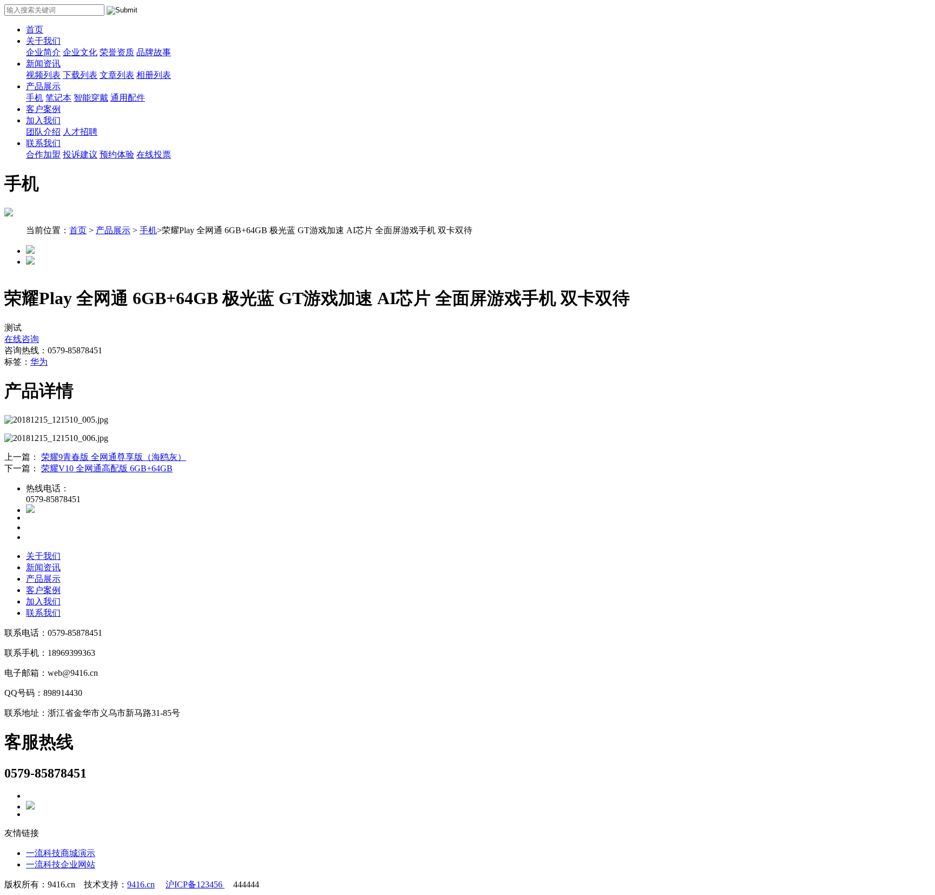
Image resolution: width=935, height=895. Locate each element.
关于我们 (43, 40)
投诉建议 (80, 154)
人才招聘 (80, 131)
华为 (39, 361)
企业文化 (80, 52)
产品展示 (43, 86)
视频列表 (43, 75)
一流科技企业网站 (60, 864)
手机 (34, 97)
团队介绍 (43, 131)
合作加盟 (43, 154)
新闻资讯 (43, 63)
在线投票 (153, 154)
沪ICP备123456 (195, 884)
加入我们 (43, 120)
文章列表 (117, 75)
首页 (34, 29)
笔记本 (58, 97)
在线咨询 (21, 339)
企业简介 (43, 52)
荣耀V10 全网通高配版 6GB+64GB (107, 468)
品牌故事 (153, 52)
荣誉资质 (117, 52)
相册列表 (153, 75)
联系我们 (43, 143)
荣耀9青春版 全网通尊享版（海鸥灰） (113, 457)
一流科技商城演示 (60, 853)
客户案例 (43, 109)
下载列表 (80, 75)
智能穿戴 (91, 97)
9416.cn (141, 884)
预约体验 (117, 154)
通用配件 (127, 97)
